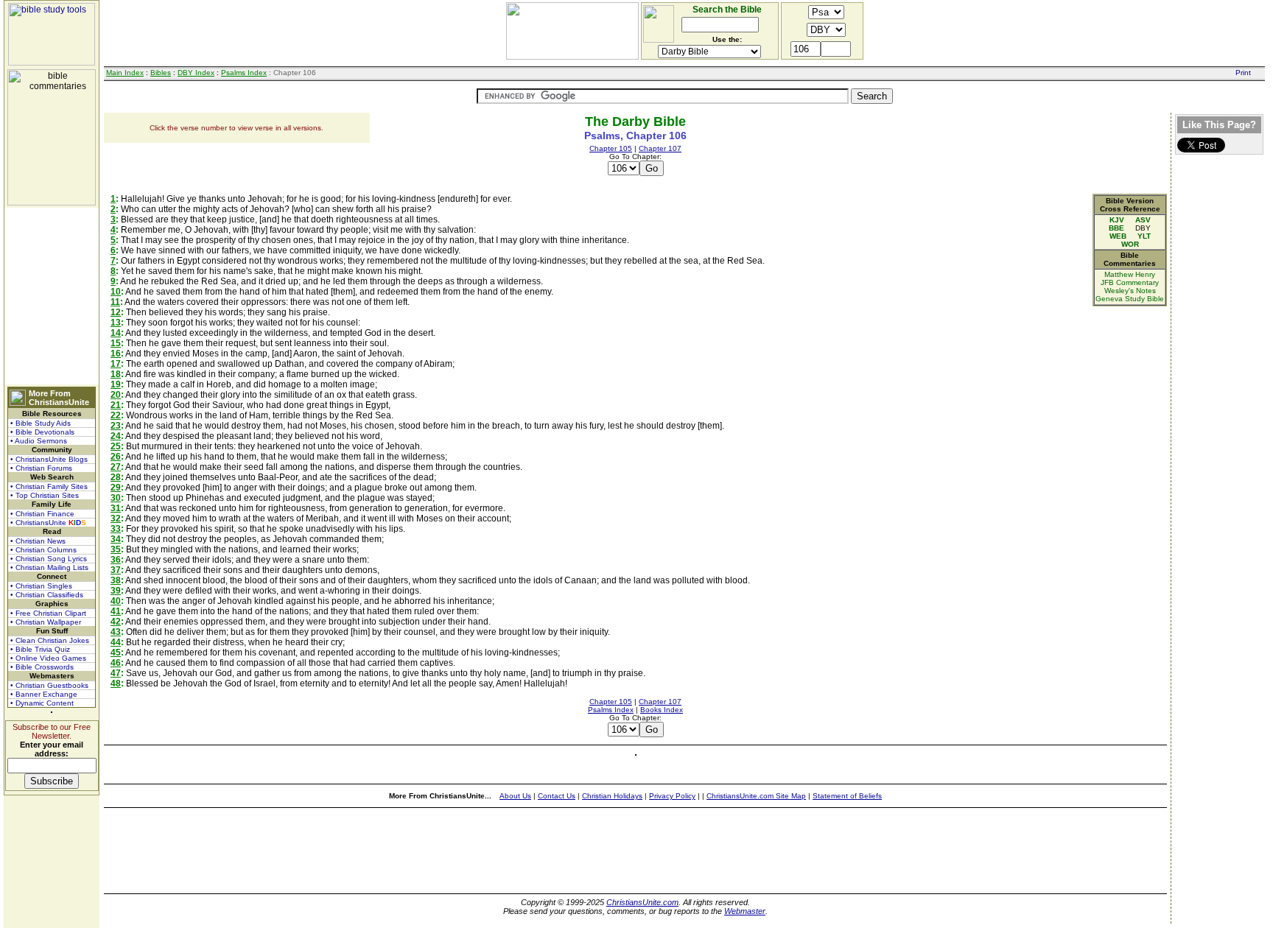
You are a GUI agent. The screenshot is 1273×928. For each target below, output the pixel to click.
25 (116, 446)
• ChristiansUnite (48, 523)
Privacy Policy (672, 796)
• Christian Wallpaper (45, 622)
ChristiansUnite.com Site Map (756, 796)
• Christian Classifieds (46, 595)
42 (116, 621)
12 (116, 312)
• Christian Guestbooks (49, 685)
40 (116, 601)
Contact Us (556, 796)
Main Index (125, 72)
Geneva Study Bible (1129, 299)
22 (116, 415)
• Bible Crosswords (42, 667)
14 (116, 333)
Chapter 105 (610, 148)
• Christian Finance (42, 514)
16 (116, 353)
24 (116, 436)
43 (116, 632)
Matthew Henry (1129, 274)
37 (116, 570)
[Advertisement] (51, 296)
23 (116, 426)
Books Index (661, 710)
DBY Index (196, 72)
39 (116, 591)
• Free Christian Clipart (48, 613)
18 (116, 374)
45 (116, 652)
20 (116, 395)
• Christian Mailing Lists (49, 567)
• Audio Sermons (38, 441)
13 (116, 322)
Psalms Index (244, 72)
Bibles (160, 72)
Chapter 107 (660, 148)
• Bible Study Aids (40, 423)
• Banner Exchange (43, 694)
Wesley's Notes (1130, 291)
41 (116, 611)
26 (116, 456)
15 (116, 343)
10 (116, 292)
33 (116, 529)
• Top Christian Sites (44, 495)
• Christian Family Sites (49, 486)
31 (116, 508)
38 (116, 580)
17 (116, 364)
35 (116, 549)
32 (116, 518)
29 (116, 487)
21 (116, 405)
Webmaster (744, 911)
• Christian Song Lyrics (48, 559)
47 (116, 673)
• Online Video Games (48, 658)
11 (115, 302)
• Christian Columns (43, 550)
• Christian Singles (41, 586)
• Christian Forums (41, 468)
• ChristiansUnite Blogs (49, 459)
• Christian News (38, 541)
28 (116, 477)
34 (116, 539)
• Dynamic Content (42, 703)
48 (116, 683)
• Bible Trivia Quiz (40, 649)
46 (116, 663)
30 (116, 498)
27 (116, 467)
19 (116, 384)
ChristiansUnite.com (642, 902)
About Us (515, 796)
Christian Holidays (612, 796)
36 (116, 560)
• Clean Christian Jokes (49, 640)
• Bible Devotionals (42, 432)
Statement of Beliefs (847, 796)
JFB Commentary (1130, 282)
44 (116, 642)
